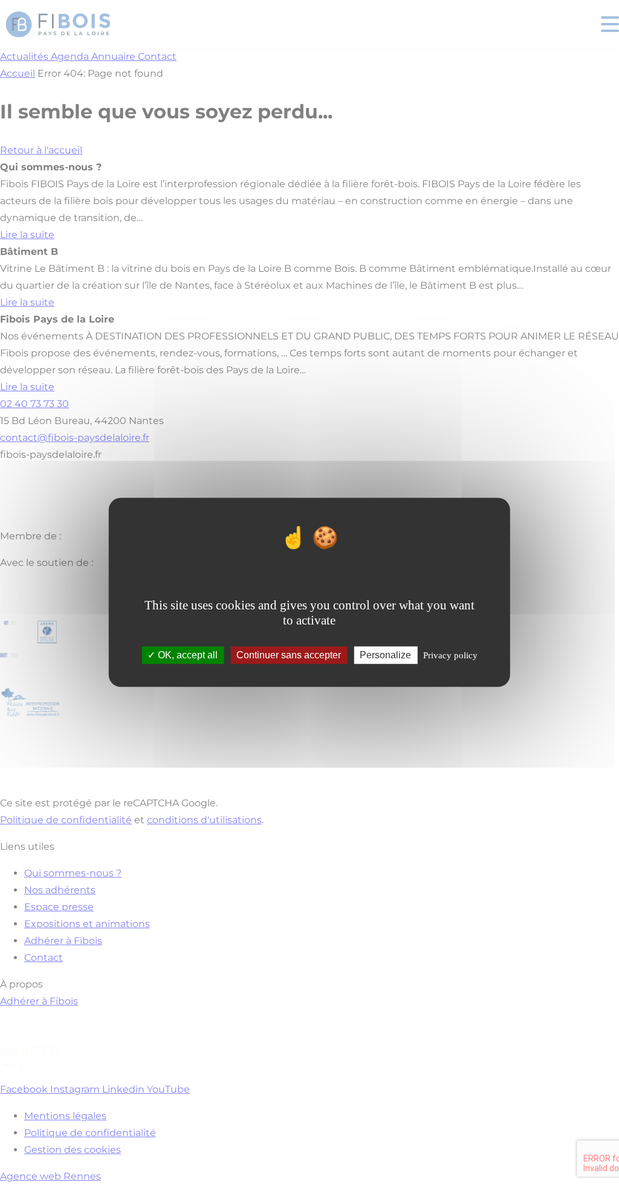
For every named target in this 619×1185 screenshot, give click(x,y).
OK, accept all (186, 655)
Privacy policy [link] (450, 656)
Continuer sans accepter (288, 655)
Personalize (385, 655)
